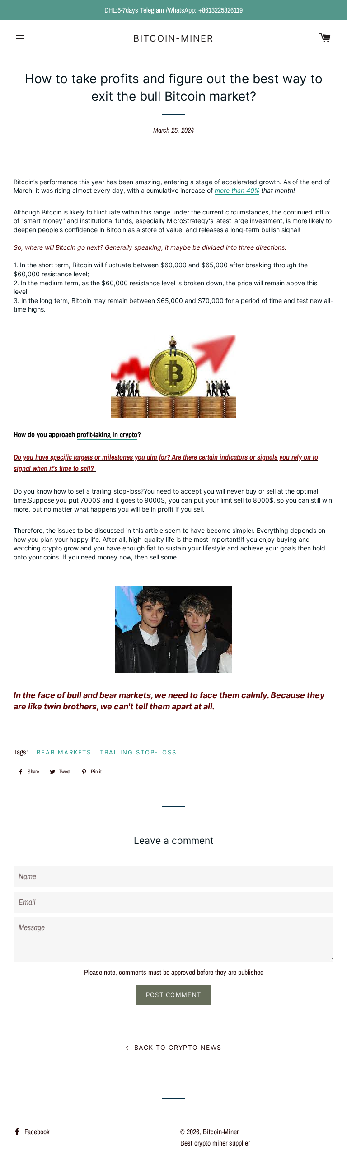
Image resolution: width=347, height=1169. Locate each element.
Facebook (36, 1131)
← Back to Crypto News (173, 1047)
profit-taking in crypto (107, 434)
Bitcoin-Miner (173, 38)
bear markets (64, 752)
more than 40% (237, 190)
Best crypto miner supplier (215, 1143)
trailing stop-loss (138, 752)
